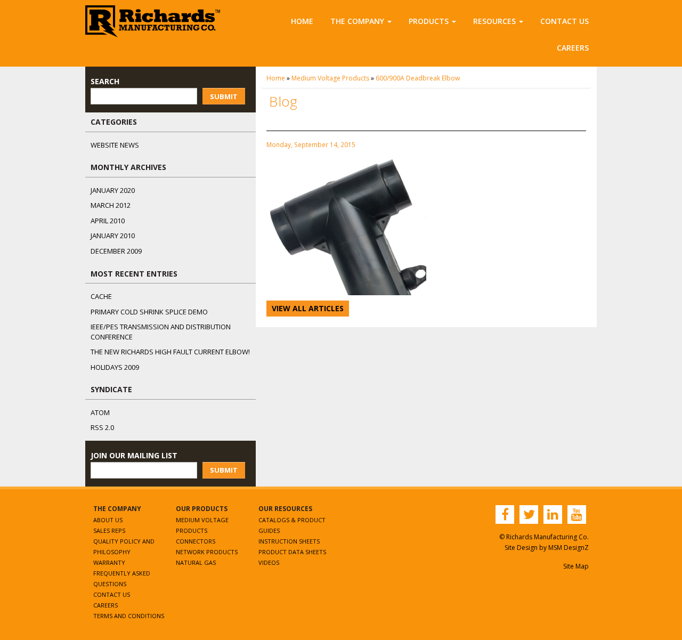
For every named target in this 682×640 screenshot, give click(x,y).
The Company (357, 21)
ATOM (100, 412)
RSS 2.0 (102, 427)
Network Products (207, 552)
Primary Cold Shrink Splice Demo (149, 312)
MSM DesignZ (568, 547)
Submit (224, 96)
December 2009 (116, 251)
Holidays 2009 (115, 367)
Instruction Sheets (289, 541)
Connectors (195, 541)
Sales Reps (109, 530)
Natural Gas (196, 562)
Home (302, 21)
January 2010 (113, 235)
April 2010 (108, 220)
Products (429, 21)
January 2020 (113, 190)
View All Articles (308, 308)
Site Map (576, 566)
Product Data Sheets (292, 552)
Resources (494, 21)
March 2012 (111, 205)
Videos (268, 562)
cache (101, 296)
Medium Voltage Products (330, 78)
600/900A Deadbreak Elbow (418, 78)
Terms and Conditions (128, 616)
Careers (573, 48)
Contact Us (564, 21)
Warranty (109, 562)
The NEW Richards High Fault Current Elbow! (170, 352)
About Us (108, 520)
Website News (115, 145)
